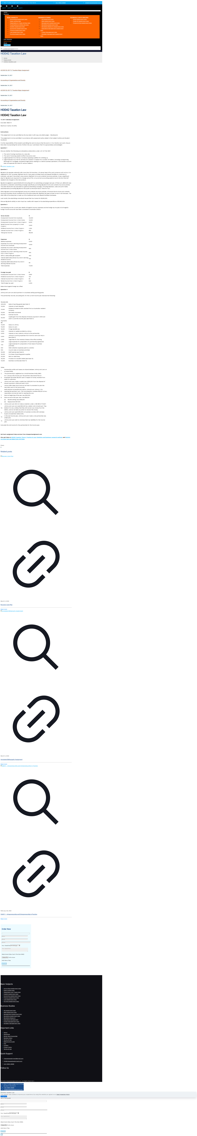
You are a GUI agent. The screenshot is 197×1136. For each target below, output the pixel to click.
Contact (6, 1045)
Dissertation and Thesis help (12, 992)
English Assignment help (11, 994)
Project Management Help (11, 1021)
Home (5, 58)
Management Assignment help (13, 1014)
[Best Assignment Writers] (11, 8)
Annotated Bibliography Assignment (11, 759)
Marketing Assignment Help (12, 1016)
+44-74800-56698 (9, 1064)
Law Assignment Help (10, 999)
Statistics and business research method (49, 437)
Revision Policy (8, 1038)
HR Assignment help (10, 1010)
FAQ (5, 1043)
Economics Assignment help (12, 996)
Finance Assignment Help (11, 998)
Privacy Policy (8, 1047)
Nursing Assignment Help (11, 1001)
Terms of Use (8, 1040)
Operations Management (11, 1019)
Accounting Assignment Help (12, 988)
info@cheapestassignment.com (94, 2)
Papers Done (7, 60)
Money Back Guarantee (10, 1036)
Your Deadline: (6, 945)
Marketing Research (9, 1018)
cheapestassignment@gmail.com (13, 1058)
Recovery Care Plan (6, 605)
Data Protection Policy (63, 1094)
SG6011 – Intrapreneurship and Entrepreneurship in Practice (19, 914)
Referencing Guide (9, 1041)
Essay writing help (9, 990)
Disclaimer (7, 1034)
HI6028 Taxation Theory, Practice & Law (23, 437)
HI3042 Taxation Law (10, 61)
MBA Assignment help (10, 1012)
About (5, 1032)
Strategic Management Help (12, 1023)
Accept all (3, 1096)
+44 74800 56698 (60, 2)
